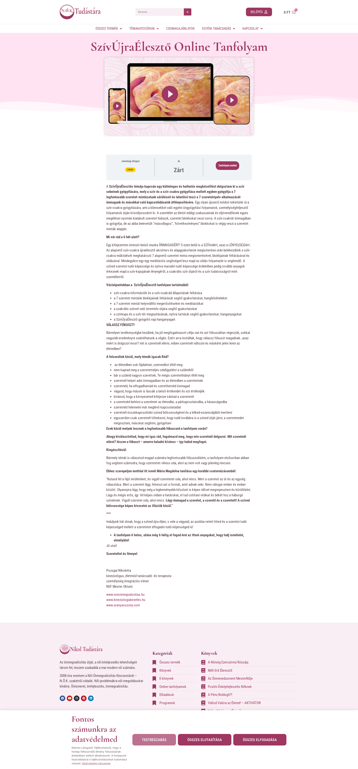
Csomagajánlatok (180, 28)
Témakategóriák (142, 28)
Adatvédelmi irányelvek (96, 763)
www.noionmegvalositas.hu (125, 594)
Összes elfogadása (260, 739)
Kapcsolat (250, 28)
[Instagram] (76, 698)
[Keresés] (187, 11)
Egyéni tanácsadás (216, 28)
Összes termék (106, 28)
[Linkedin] (91, 698)
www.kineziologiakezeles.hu (125, 600)
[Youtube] (69, 698)
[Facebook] (62, 698)
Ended (130, 169)
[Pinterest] (84, 698)
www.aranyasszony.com (123, 605)
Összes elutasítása (204, 739)
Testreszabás (154, 739)
